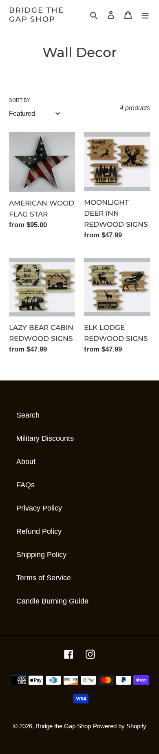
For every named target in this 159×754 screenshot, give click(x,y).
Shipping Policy (41, 555)
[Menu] (145, 14)
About (25, 462)
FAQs (25, 485)
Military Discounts (45, 438)
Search (28, 415)
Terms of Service (43, 578)
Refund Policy (39, 531)
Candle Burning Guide (52, 601)
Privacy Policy (39, 508)
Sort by (19, 100)
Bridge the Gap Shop (36, 15)
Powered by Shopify (119, 726)
